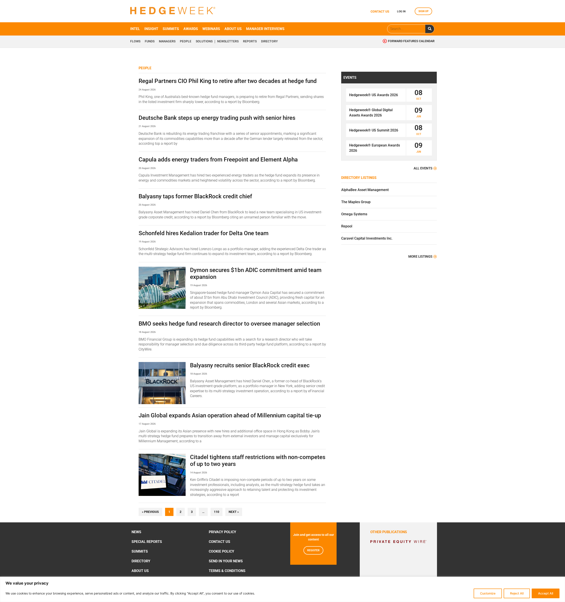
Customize (487, 593)
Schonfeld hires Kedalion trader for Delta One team (204, 233)
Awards (190, 29)
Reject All (517, 593)
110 (217, 511)
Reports (250, 41)
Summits (171, 29)
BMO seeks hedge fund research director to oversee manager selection (229, 323)
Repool (346, 226)
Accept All (545, 593)
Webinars (211, 29)
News (136, 532)
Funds (149, 41)
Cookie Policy (221, 551)
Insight (151, 29)
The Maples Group (356, 202)
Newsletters (228, 41)
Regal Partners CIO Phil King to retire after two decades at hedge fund (228, 81)
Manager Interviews (265, 29)
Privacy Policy (222, 532)
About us (233, 29)
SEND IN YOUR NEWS (226, 561)
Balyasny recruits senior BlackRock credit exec (250, 365)
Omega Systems (354, 214)
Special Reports (147, 542)
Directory (269, 41)
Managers (167, 41)
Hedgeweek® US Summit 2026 (373, 130)
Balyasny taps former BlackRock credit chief (195, 196)
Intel (135, 29)
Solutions (204, 41)
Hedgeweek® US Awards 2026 (373, 95)
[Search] (429, 29)
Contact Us (219, 542)
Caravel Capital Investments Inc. (366, 238)
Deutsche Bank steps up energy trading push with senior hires (217, 117)
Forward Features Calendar (411, 41)
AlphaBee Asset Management (365, 190)
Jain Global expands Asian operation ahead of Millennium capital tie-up (230, 415)
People (185, 41)
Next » (234, 512)
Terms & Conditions (227, 571)
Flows (135, 41)
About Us (140, 571)
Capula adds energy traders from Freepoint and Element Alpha (218, 159)
